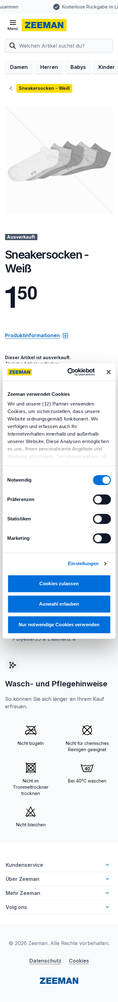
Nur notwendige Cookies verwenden (59, 624)
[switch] (102, 499)
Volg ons (16, 907)
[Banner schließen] (108, 372)
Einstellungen (83, 563)
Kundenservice (24, 865)
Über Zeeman (22, 879)
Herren (49, 67)
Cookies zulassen (59, 583)
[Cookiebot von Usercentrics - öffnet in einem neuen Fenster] (70, 372)
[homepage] (44, 25)
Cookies (79, 961)
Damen (19, 67)
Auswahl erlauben (59, 604)
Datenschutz (45, 961)
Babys (78, 67)
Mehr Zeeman (23, 893)
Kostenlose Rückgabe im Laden (53, 6)
